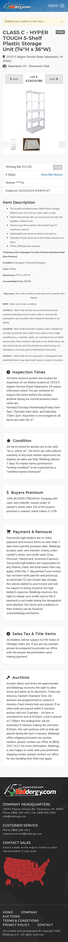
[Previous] (6, 144)
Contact (45, 925)
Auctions (11, 916)
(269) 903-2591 (46, 812)
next (53, 79)
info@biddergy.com (14, 816)
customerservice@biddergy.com (22, 833)
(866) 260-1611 (20, 812)
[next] (62, 144)
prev (15, 79)
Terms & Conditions (21, 920)
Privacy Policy (16, 925)
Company (29, 912)
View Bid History (51, 175)
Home (8, 912)
